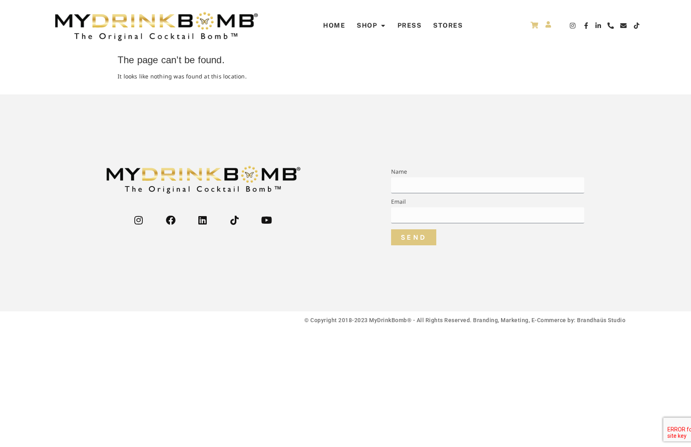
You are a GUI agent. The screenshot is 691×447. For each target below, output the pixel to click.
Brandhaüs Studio (601, 320)
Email (398, 202)
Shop (367, 25)
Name (399, 172)
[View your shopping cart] (534, 25)
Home (334, 25)
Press (409, 25)
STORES (448, 25)
